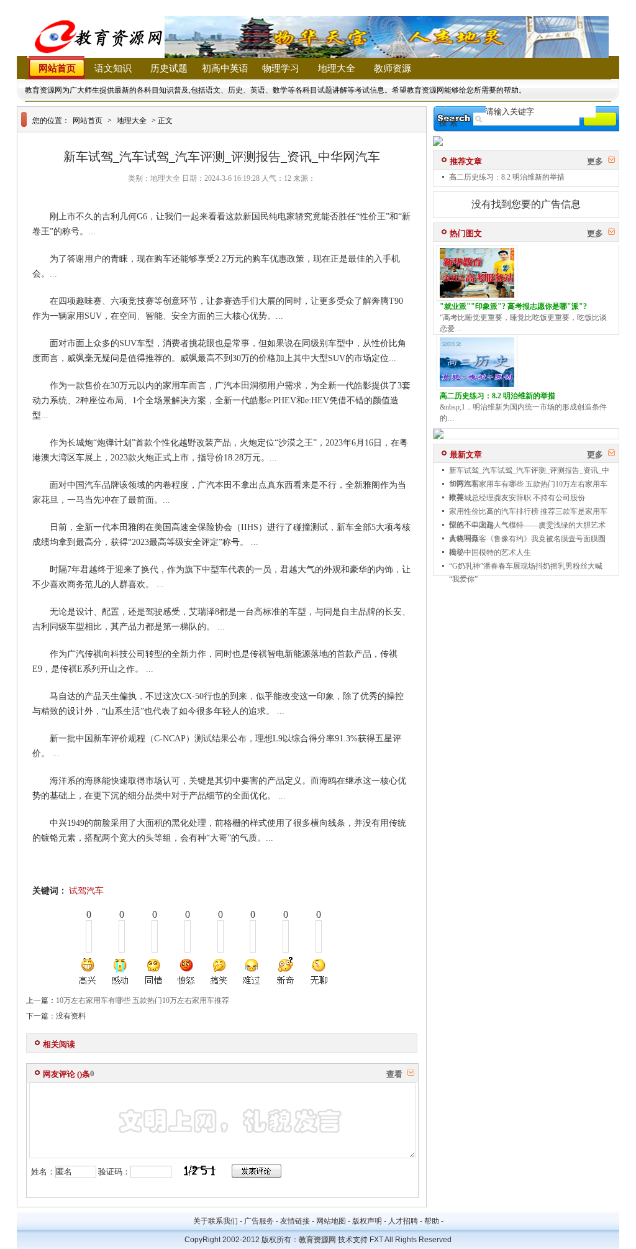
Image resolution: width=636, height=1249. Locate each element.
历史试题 (169, 68)
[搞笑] (219, 971)
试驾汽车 (86, 890)
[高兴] (88, 971)
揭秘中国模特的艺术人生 (490, 552)
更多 (595, 161)
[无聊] (318, 971)
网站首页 (57, 68)
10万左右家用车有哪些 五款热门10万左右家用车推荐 (142, 1000)
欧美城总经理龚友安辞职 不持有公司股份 (517, 497)
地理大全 (336, 68)
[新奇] (285, 971)
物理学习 (280, 68)
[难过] (252, 971)
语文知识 (113, 68)
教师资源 (392, 68)
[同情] (154, 971)
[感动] (121, 971)
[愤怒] (186, 971)
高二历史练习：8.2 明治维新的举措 (507, 177)
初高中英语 (225, 68)
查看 (394, 1074)
